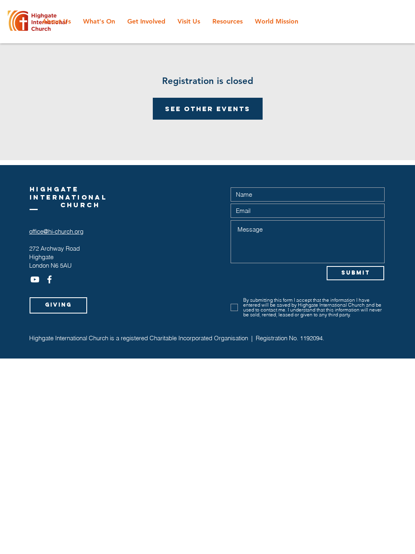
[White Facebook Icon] (49, 279)
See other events (207, 109)
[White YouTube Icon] (35, 279)
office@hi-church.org (56, 231)
